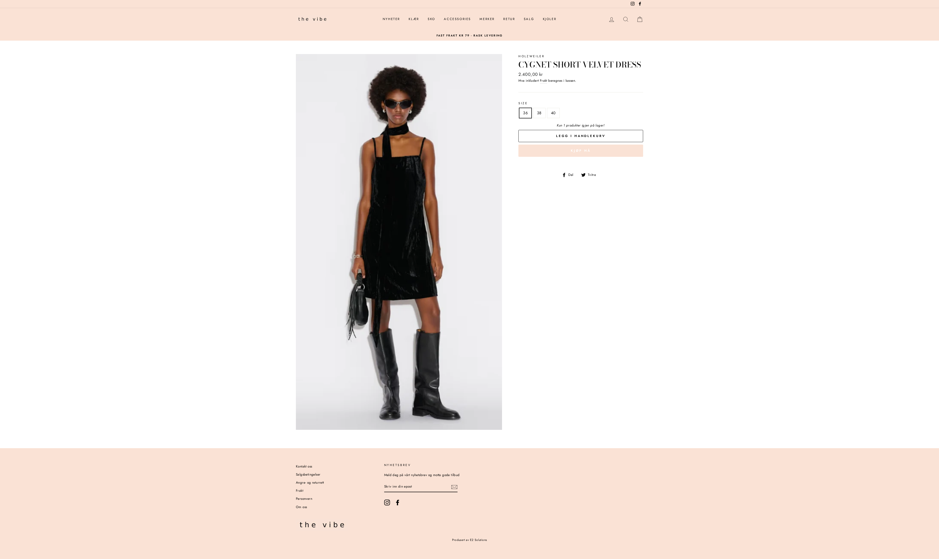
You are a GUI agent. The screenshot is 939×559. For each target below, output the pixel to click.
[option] (469, 35)
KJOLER (550, 19)
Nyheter (391, 19)
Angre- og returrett (310, 482)
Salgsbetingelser (308, 474)
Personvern (304, 498)
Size (523, 103)
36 (525, 113)
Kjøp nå (581, 150)
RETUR (509, 19)
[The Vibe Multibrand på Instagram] (387, 502)
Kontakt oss (304, 466)
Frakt (543, 80)
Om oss (301, 506)
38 (539, 113)
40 (553, 113)
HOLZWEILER (531, 56)
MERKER (487, 19)
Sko (431, 19)
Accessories (457, 19)
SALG (529, 19)
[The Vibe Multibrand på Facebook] (398, 502)
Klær (414, 19)
